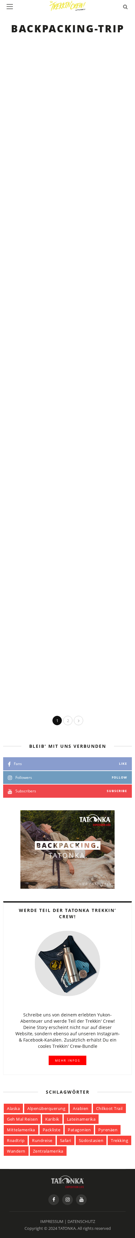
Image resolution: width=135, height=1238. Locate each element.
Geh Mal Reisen (22, 1119)
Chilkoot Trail (109, 1108)
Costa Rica (104, 114)
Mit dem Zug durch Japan (80, 65)
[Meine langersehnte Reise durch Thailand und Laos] (23, 461)
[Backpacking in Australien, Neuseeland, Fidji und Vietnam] (23, 532)
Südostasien (91, 1140)
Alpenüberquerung (46, 1108)
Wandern (16, 1151)
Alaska (13, 1108)
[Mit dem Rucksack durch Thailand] (23, 595)
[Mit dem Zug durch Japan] (23, 60)
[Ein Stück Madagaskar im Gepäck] (23, 194)
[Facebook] (53, 1199)
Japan (98, 50)
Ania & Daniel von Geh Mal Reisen (91, 323)
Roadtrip (15, 1140)
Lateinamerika (81, 1119)
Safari (65, 1140)
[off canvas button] (10, 6)
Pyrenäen (107, 1130)
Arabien (81, 1108)
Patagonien (79, 1130)
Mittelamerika (21, 1130)
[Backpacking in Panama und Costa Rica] (23, 124)
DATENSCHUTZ (81, 1221)
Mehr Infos (67, 1060)
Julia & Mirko (69, 119)
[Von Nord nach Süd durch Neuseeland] (23, 665)
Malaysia (58, 381)
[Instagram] (67, 1199)
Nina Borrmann (71, 386)
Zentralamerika (48, 1151)
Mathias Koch (69, 56)
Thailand (58, 451)
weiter (61, 78)
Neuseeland (62, 521)
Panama (101, 254)
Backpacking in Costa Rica (82, 332)
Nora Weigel (68, 660)
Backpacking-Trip (68, 50)
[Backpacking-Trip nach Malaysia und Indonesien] (23, 391)
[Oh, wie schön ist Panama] (23, 264)
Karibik (52, 1119)
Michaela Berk (70, 457)
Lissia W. (63, 527)
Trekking (119, 1140)
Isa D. (60, 590)
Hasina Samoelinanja (78, 189)
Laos (122, 451)
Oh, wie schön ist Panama (81, 269)
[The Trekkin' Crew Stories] (67, 1181)
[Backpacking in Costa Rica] (23, 328)
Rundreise (42, 1140)
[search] (125, 6)
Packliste (52, 1130)
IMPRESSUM (51, 1221)
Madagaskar (107, 184)
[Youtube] (81, 1199)
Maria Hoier (67, 260)
